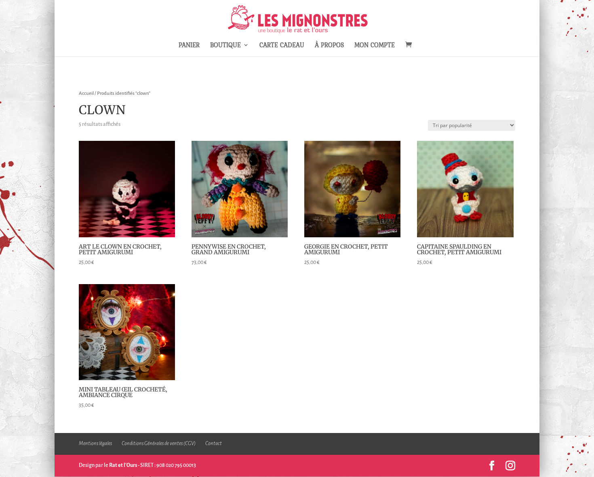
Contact (213, 443)
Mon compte (374, 46)
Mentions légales (95, 443)
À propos (329, 46)
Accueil (86, 93)
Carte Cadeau (281, 46)
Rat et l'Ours (123, 465)
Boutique (225, 46)
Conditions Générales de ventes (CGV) (159, 443)
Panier (189, 46)
